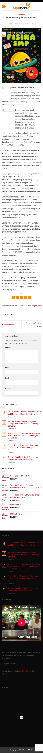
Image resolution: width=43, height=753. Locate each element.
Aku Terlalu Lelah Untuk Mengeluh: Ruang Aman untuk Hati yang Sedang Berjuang (23, 424)
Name (7, 367)
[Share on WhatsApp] (13, 297)
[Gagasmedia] (21, 6)
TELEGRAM (26, 671)
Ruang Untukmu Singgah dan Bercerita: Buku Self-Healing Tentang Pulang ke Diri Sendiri (24, 435)
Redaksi (33, 24)
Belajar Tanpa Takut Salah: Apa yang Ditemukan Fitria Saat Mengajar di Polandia (23, 447)
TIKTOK (5, 674)
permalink (37, 306)
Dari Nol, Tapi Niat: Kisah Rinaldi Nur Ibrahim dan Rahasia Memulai (23, 458)
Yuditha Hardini (8, 325)
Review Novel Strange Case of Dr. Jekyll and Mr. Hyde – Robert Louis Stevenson (24, 413)
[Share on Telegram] (30, 297)
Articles (21, 14)
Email (7, 378)
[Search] (40, 6)
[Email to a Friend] (26, 297)
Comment (9, 347)
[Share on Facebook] (17, 297)
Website (8, 389)
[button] (4, 6)
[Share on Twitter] (21, 297)
